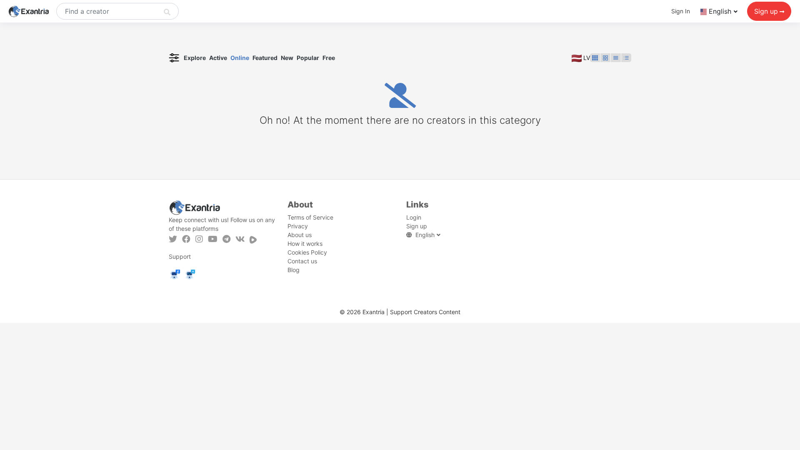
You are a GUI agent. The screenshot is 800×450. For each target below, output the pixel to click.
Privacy (298, 226)
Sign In (680, 11)
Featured (265, 57)
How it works (305, 243)
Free (328, 57)
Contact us (302, 261)
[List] (616, 57)
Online (239, 57)
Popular (308, 57)
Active (218, 57)
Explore (195, 57)
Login (413, 217)
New (287, 57)
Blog (294, 269)
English (720, 11)
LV (586, 57)
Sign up (766, 11)
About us (300, 234)
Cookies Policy (307, 252)
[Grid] (595, 57)
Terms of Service (310, 217)
